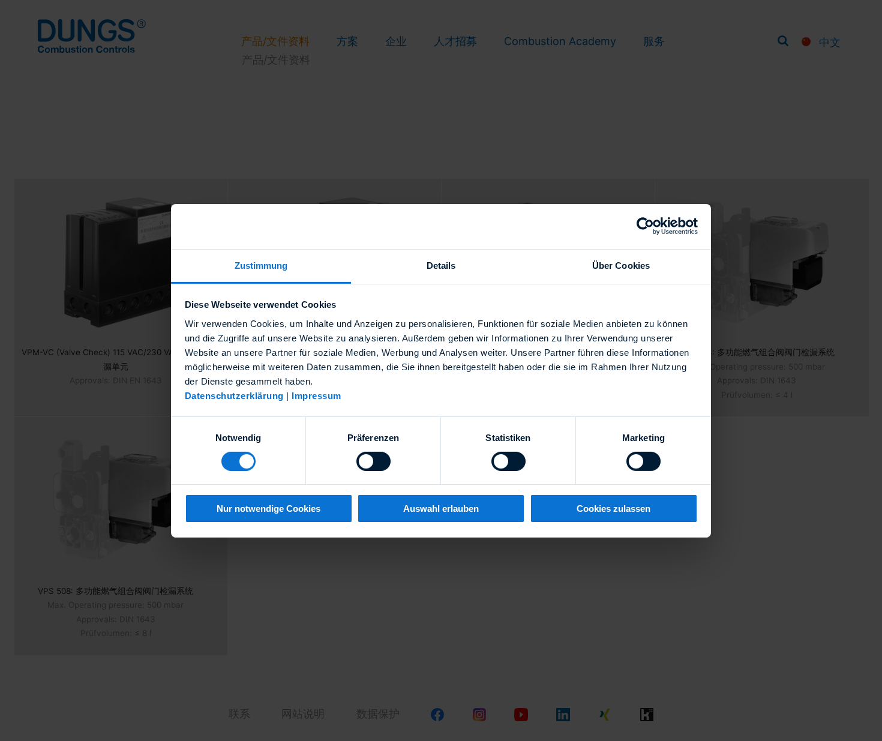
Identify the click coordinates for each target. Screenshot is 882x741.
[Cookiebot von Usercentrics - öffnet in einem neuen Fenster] (645, 226)
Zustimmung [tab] (261, 265)
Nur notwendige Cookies (268, 508)
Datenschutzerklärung (234, 395)
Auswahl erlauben (441, 508)
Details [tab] (441, 265)
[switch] (373, 461)
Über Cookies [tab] (621, 265)
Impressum (316, 395)
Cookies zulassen (613, 508)
